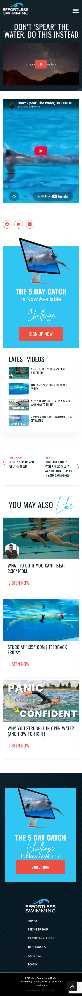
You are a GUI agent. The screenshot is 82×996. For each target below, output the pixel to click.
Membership (38, 929)
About (33, 920)
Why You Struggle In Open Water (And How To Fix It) (51, 402)
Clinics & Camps (41, 938)
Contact (35, 955)
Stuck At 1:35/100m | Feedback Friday (49, 387)
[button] (76, 11)
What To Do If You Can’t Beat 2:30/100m (48, 371)
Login (33, 964)
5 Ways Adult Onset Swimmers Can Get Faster (51, 418)
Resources (37, 947)
